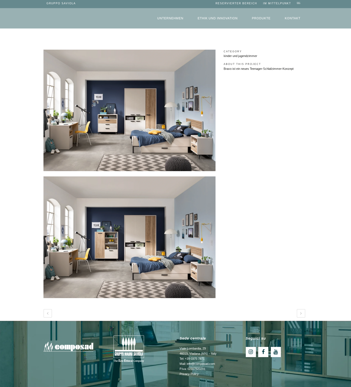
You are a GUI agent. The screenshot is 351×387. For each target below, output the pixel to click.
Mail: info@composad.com (197, 363)
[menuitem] (298, 3)
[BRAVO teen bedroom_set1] (129, 300)
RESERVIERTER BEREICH (236, 3)
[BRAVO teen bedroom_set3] (129, 173)
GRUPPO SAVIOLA (61, 3)
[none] (298, 3)
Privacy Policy (189, 374)
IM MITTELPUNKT (277, 3)
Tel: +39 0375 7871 (192, 358)
